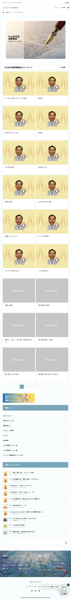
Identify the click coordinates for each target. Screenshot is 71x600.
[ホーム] (3, 12)
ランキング (6, 572)
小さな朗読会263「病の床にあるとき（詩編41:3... (26, 499)
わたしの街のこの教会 (44, 570)
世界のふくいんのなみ (9, 565)
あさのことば (7, 415)
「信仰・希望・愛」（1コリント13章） (22, 472)
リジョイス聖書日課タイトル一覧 (13, 455)
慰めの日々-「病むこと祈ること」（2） (23, 492)
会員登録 (63, 7)
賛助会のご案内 (23, 565)
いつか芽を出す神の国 (17, 525)
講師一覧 (5, 568)
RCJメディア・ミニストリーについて (9, 561)
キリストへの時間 (8, 430)
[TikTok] (35, 591)
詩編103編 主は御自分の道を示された (24, 531)
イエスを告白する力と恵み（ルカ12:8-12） (24, 518)
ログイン (57, 7)
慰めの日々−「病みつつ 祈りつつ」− (22, 485)
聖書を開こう (7, 425)
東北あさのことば (8, 420)
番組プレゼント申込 (24, 568)
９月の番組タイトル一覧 (10, 450)
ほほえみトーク (16, 474)
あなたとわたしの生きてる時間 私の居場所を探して (27, 512)
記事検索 (67, 2)
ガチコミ (5, 435)
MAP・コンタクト (24, 560)
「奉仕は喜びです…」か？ (19, 505)
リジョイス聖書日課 (17, 533)
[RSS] (39, 591)
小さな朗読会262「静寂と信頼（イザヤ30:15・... (25, 479)
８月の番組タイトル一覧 (10, 445)
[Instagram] (32, 591)
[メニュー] (68, 7)
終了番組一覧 (58, 566)
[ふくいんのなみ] (10, 8)
